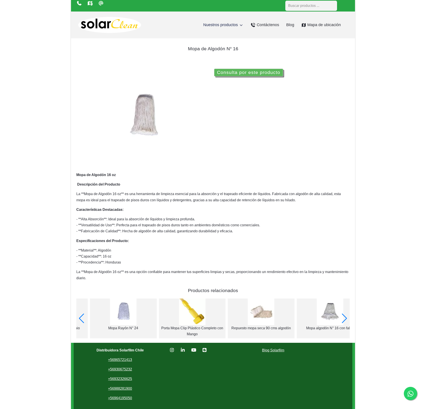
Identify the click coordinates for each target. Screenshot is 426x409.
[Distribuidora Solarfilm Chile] (109, 25)
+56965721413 (120, 360)
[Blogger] (204, 350)
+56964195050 (120, 398)
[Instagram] (172, 350)
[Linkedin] (183, 350)
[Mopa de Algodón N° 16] (144, 114)
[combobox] (311, 6)
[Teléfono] (79, 3)
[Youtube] (194, 350)
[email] (101, 3)
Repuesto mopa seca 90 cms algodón (247, 328)
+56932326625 (120, 379)
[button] (82, 318)
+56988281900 (120, 388)
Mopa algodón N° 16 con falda (316, 328)
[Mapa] (90, 3)
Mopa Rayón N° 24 (110, 328)
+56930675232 (120, 369)
